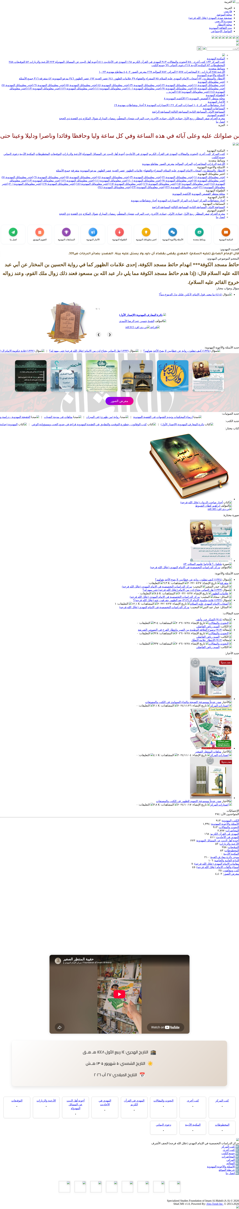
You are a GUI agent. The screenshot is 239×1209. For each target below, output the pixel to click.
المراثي (169, 71)
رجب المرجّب (142, 118)
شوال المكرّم (90, 118)
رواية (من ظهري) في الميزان (148, 416)
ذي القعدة (76, 118)
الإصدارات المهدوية (156, 105)
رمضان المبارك (107, 118)
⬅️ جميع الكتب (230, 1153)
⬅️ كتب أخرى (231, 1149)
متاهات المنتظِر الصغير (208, 751)
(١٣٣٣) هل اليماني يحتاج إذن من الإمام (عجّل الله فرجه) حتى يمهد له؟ (134, 350)
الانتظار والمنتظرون (211, 78)
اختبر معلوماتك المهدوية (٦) (49, 85)
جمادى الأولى (175, 118)
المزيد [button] (221, 125)
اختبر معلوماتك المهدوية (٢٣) (147, 187)
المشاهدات (177, 583)
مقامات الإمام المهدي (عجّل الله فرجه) (216, 863)
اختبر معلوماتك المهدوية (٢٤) (114, 187)
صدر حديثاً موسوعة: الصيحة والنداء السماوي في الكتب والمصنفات (183, 702)
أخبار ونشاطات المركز (209, 105)
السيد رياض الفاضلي (208, 626)
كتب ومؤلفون (231, 870)
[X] (230, 37)
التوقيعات (17, 61)
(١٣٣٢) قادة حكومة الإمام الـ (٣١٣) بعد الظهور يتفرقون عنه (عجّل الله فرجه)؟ (177, 600)
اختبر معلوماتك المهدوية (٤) (113, 85)
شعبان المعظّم (125, 118)
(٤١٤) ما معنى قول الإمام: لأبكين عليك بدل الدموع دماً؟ (190, 294)
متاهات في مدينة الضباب (103, 416)
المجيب (197, 586)
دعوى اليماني (175, 65)
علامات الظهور (120, 78)
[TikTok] (216, 37)
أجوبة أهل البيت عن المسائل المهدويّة (74, 61)
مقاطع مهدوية (111, 71)
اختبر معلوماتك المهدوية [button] (211, 173)
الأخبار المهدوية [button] (216, 197)
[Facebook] (237, 37)
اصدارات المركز (181, 105)
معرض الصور (135, 71)
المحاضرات (186, 71)
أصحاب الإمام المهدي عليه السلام (177, 78)
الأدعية (218, 71)
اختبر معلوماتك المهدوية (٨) (209, 88)
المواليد (154, 71)
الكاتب (225, 626)
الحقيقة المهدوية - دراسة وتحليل (57, 416)
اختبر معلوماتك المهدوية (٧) (17, 85)
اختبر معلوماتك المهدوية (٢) (177, 85)
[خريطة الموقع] (213, 37)
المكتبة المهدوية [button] (216, 150)
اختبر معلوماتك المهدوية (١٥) (192, 91)
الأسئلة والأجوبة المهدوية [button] (211, 167)
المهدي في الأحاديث (112, 61)
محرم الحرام (217, 118)
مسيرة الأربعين (223, 21)
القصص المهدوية (196, 98)
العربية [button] (228, 1)
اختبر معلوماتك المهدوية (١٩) (58, 183)
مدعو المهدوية (58, 78)
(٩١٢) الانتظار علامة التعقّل (206, 640)
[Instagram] (227, 37)
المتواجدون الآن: (229, 814)
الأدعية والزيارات (37, 61)
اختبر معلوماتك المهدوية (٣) (145, 85)
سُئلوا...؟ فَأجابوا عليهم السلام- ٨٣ (202, 563)
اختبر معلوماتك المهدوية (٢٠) (24, 183)
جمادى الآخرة (159, 118)
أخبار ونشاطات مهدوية (129, 105)
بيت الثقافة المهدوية (220, 27)
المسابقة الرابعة (161, 111)
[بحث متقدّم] (204, 48)
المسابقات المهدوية (214, 108)
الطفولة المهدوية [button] (215, 190)
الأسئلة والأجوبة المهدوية (211, 75)
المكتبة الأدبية (195, 65)
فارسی (228, 11)
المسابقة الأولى (216, 111)
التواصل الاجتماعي (221, 31)
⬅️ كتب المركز (230, 1146)
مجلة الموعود (224, 14)
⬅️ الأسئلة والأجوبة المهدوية (223, 1166)
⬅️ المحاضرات (230, 1156)
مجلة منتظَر (217, 98)
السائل (225, 586)
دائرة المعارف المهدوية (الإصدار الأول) (141, 314)
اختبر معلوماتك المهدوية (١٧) (125, 183)
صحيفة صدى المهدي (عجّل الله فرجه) (210, 17)
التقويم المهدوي (216, 115)
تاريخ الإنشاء (210, 583)
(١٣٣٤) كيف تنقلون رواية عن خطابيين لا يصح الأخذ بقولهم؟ (188, 579)
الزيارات (204, 71)
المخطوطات (216, 65)
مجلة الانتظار (224, 24)
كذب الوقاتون (17, 416)
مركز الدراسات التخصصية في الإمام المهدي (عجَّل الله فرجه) (185, 567)
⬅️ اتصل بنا (232, 1173)
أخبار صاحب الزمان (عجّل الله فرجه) (201, 502)
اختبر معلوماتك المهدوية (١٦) (159, 183)
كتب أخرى (196, 61)
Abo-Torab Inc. (214, 1203)
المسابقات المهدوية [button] (214, 203)
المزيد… (171, 91)
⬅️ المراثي (232, 1159)
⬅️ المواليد (232, 1163)
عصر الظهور (79, 78)
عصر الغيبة (99, 78)
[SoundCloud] (220, 37)
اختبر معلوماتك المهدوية (211, 81)
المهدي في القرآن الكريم (144, 61)
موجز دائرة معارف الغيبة (224, 857)
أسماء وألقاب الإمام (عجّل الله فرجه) (218, 867)
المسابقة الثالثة (179, 111)
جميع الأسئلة (26, 78)
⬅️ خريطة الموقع (229, 1169)
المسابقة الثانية (198, 111)
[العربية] (234, 144)
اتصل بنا (220, 121)
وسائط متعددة (217, 68)
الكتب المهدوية (230, 820)
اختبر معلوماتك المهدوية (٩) (177, 88)
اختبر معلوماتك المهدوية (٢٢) (181, 187)
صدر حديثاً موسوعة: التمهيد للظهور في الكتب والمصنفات (188, 801)
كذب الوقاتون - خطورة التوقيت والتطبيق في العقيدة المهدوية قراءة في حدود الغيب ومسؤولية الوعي (134, 424)
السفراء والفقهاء (143, 78)
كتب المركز (215, 61)
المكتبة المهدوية (216, 58)
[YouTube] (223, 37)
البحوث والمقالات (174, 61)
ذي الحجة (64, 118)
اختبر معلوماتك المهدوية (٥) (81, 85)
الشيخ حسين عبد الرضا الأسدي (136, 321)
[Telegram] (234, 37)
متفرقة (41, 78)
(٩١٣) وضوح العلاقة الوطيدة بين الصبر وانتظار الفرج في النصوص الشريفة (180, 629)
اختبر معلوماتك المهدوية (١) (209, 85)
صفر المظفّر (202, 118)
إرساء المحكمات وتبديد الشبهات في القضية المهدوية (208, 416)
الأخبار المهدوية (216, 101)
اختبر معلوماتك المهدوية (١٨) (92, 183)
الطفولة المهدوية (215, 95)
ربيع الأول (188, 118)
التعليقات (154, 583)
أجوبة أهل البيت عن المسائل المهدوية (217, 840)
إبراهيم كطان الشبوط (207, 505)
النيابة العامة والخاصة (227, 860)
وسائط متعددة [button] (217, 160)
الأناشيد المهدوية (174, 98)
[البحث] (199, 48)
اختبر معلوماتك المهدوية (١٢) (77, 88)
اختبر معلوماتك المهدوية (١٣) (43, 88)
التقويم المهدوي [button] (216, 210)
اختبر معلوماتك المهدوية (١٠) (144, 88)
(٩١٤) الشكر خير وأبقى (209, 619)
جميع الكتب (158, 65)
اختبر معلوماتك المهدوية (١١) (110, 88)
